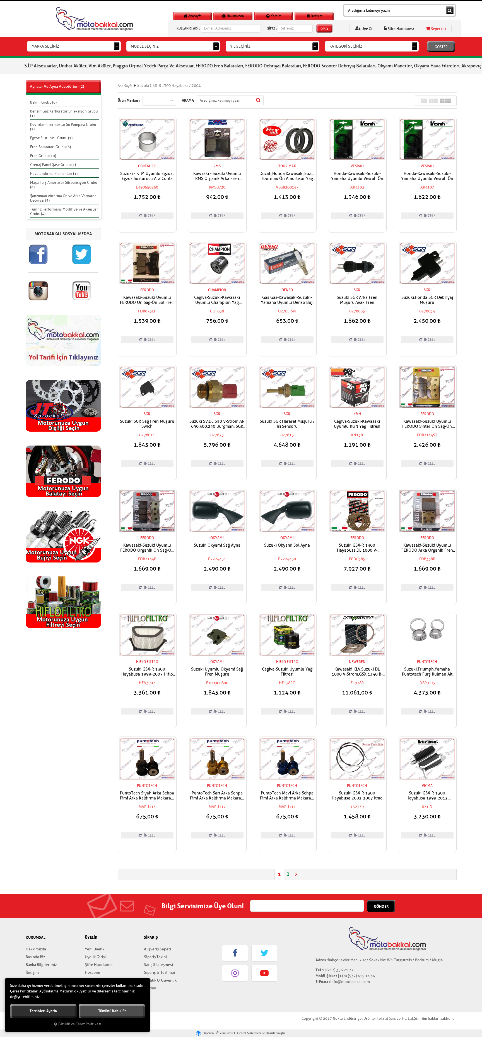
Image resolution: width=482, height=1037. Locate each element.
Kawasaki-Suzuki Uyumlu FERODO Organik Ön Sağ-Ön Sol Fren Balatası (147, 548)
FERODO (147, 290)
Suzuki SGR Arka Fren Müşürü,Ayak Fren (357, 300)
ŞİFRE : (272, 28)
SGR (357, 290)
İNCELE (149, 215)
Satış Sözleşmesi (158, 964)
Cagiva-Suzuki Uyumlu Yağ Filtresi (287, 672)
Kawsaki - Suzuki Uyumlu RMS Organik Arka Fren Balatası (217, 176)
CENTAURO (147, 166)
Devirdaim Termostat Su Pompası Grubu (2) (63, 126)
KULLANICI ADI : (188, 28)
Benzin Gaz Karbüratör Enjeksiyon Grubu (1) (64, 113)
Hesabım (92, 972)
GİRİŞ (324, 28)
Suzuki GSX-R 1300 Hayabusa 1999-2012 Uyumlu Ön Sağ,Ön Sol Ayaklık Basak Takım (427, 796)
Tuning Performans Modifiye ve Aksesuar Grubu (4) (64, 211)
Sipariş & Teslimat (159, 972)
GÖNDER (381, 906)
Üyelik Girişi (95, 957)
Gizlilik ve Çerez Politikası (79, 1024)
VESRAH (357, 166)
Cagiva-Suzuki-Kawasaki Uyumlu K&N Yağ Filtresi (357, 424)
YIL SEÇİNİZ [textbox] (240, 46)
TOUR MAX (287, 166)
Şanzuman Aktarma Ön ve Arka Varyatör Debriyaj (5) (63, 198)
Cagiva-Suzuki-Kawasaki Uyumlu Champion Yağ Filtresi (217, 300)
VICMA (427, 785)
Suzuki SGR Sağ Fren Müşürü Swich (147, 424)
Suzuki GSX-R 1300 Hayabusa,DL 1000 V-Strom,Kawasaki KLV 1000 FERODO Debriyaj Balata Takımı (357, 548)
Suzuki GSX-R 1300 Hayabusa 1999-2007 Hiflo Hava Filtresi (147, 672)
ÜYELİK (91, 937)
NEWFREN (357, 661)
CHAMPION (217, 290)
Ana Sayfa (125, 86)
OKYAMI (217, 537)
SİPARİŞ (151, 937)
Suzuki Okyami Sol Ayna (287, 545)
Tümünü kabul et (112, 1011)
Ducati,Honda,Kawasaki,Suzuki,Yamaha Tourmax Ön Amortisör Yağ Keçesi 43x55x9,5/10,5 (287, 176)
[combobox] (74, 46)
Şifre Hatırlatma (400, 28)
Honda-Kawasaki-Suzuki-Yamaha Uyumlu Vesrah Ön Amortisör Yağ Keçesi (357, 176)
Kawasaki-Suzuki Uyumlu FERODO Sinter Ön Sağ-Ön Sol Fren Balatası (427, 424)
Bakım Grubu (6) (43, 102)
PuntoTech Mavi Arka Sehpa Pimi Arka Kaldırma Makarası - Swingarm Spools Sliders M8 (287, 796)
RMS (217, 166)
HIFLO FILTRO (147, 661)
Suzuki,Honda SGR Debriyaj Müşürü (427, 300)
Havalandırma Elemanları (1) (54, 173)
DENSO (287, 290)
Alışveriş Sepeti (157, 949)
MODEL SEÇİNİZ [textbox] (145, 46)
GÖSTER (441, 47)
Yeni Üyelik (94, 949)
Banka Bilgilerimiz (41, 964)
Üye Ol (366, 28)
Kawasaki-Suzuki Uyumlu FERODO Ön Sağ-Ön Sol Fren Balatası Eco (147, 300)
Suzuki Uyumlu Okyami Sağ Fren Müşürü (217, 672)
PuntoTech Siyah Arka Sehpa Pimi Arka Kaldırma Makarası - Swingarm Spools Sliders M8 (147, 796)
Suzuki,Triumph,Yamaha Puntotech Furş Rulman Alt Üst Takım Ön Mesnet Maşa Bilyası (427, 672)
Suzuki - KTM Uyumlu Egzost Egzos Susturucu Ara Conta (147, 176)
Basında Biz (35, 957)
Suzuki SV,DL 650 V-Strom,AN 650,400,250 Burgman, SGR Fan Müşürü (217, 424)
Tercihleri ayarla (43, 1011)
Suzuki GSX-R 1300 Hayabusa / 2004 (169, 85)
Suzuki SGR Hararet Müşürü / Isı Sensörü (287, 424)
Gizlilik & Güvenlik (160, 980)
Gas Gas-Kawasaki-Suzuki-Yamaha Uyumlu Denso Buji (287, 300)
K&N (357, 414)
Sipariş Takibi (155, 957)
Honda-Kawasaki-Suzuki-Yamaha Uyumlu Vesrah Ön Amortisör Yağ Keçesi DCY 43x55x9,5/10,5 (427, 176)
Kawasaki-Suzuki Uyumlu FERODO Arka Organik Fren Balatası (427, 548)
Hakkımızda (235, 16)
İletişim (316, 16)
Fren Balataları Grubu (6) (50, 147)
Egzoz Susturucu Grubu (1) (51, 138)
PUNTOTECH (427, 661)
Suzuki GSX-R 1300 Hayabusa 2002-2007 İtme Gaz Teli (357, 796)
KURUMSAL (35, 937)
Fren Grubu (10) (43, 155)
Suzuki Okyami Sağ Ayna (217, 545)
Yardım (275, 16)
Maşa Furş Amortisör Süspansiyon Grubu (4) (63, 184)
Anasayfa (194, 16)
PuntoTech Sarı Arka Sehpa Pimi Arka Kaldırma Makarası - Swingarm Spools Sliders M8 (217, 796)
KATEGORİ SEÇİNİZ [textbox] (345, 46)
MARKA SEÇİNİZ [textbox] (45, 46)
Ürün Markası (129, 100)
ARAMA (188, 100)
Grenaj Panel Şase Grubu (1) (53, 164)
